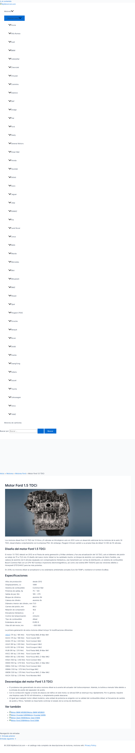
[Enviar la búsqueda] (41, 431)
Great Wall (15, 152)
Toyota (14, 389)
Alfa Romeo (15, 33)
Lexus (13, 237)
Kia (12, 220)
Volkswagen (16, 397)
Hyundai (14, 169)
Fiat (12, 118)
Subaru (14, 372)
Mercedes (15, 262)
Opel (13, 304)
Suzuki (13, 380)
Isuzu (13, 186)
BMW (13, 50)
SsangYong (15, 363)
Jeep (13, 203)
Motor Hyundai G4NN (37, 715)
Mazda (14, 253)
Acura (13, 25)
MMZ (13, 287)
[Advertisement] (67, 455)
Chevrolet (15, 67)
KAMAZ (14, 211)
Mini (12, 270)
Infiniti (13, 177)
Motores (7, 11)
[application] (12, 11)
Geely (13, 135)
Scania (13, 355)
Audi (13, 42)
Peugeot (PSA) (17, 313)
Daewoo (14, 93)
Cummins (15, 84)
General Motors (17, 143)
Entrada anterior (7, 736)
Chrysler (14, 76)
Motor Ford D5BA (32, 720)
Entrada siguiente (8, 739)
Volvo (13, 406)
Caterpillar (15, 59)
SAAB (13, 347)
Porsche (14, 321)
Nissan (13, 296)
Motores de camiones (13, 423)
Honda (13, 160)
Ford (13, 127)
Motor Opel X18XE (33, 718)
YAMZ (13, 414)
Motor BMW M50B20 (36, 712)
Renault (14, 330)
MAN (13, 245)
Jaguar (14, 194)
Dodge (14, 110)
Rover (13, 338)
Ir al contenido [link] (5, 1)
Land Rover (15, 228)
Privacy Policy (90, 745)
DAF (12, 101)
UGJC (7, 635)
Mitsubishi (15, 279)
